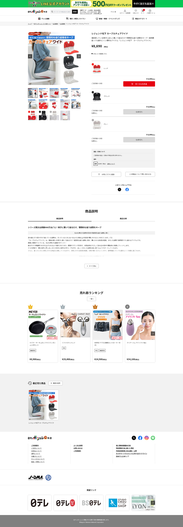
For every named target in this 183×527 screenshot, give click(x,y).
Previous (30, 56)
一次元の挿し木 (97, 13)
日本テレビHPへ (121, 456)
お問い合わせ (78, 448)
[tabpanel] (54, 58)
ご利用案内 (35, 445)
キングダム (83, 12)
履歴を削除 (56, 383)
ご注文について (36, 448)
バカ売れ (90, 10)
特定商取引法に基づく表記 (125, 448)
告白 (99, 12)
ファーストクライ (92, 12)
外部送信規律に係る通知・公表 (126, 451)
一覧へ (91, 299)
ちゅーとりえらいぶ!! (86, 13)
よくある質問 (78, 445)
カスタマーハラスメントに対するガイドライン (131, 453)
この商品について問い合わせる (140, 174)
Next (79, 56)
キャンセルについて (38, 459)
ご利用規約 (77, 451)
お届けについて (36, 456)
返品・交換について (38, 462)
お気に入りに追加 (108, 174)
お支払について (36, 451)
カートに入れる (141, 84)
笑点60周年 (97, 10)
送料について (111, 164)
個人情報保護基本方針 (123, 445)
